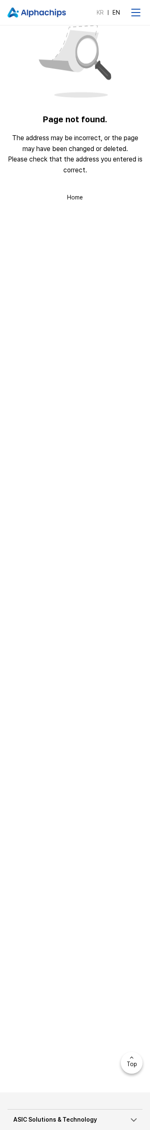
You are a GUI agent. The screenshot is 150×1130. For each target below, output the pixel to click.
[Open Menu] (135, 12)
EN (116, 12)
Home (75, 197)
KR (100, 12)
